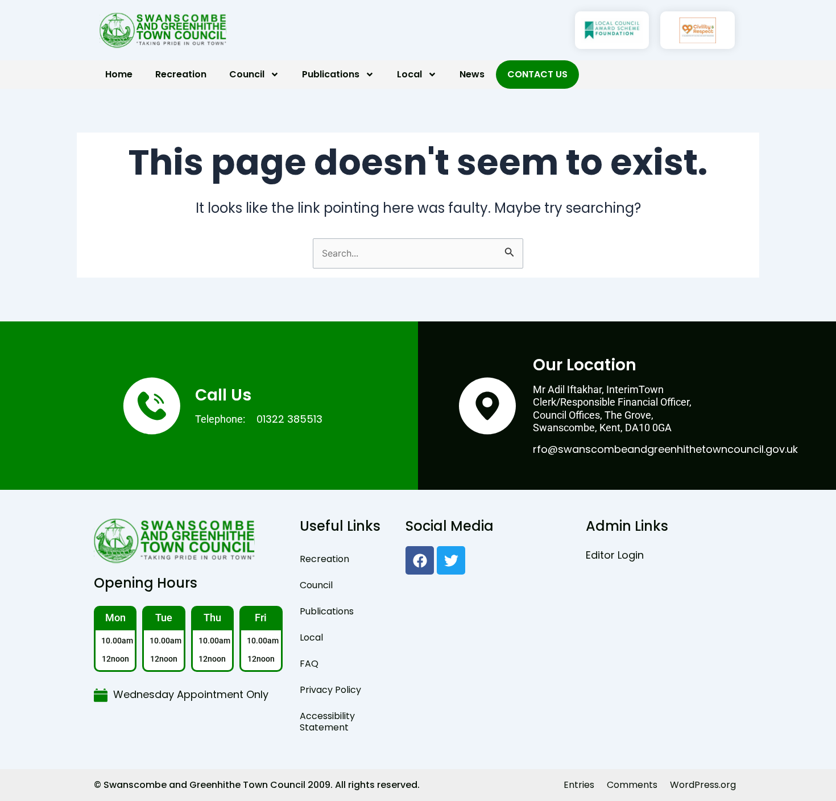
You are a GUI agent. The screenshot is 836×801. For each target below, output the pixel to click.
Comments (632, 784)
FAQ (309, 663)
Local (409, 74)
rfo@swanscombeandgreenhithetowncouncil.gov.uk (665, 449)
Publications (330, 74)
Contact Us (537, 74)
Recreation (180, 74)
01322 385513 (289, 419)
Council (246, 74)
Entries (579, 784)
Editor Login (615, 555)
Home (119, 74)
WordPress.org (703, 784)
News (472, 74)
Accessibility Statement (327, 721)
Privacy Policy (330, 689)
